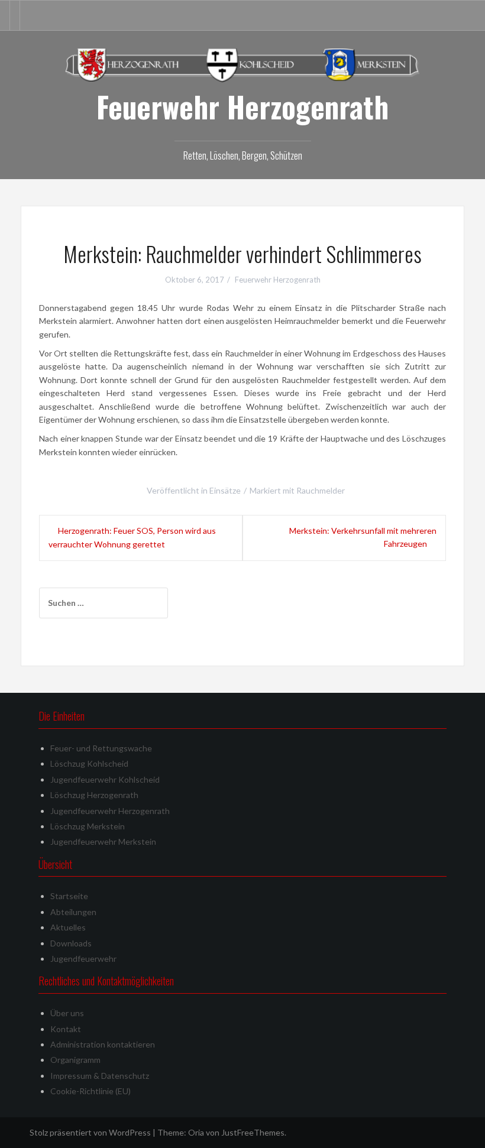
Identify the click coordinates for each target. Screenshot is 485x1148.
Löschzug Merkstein (87, 826)
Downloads (71, 943)
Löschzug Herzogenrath (94, 795)
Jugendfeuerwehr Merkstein (103, 841)
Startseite (69, 896)
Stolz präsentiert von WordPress (90, 1132)
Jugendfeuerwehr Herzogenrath (110, 811)
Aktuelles (68, 927)
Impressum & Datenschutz (99, 1076)
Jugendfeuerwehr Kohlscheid (105, 779)
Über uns (67, 1013)
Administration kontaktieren (102, 1044)
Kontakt (65, 1029)
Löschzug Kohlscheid (89, 763)
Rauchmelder (320, 490)
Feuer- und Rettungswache (101, 748)
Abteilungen (73, 912)
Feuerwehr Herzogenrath (242, 106)
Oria (196, 1132)
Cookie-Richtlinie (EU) (90, 1091)
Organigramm (75, 1060)
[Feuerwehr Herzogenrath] (242, 64)
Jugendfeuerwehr (83, 959)
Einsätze (225, 490)
